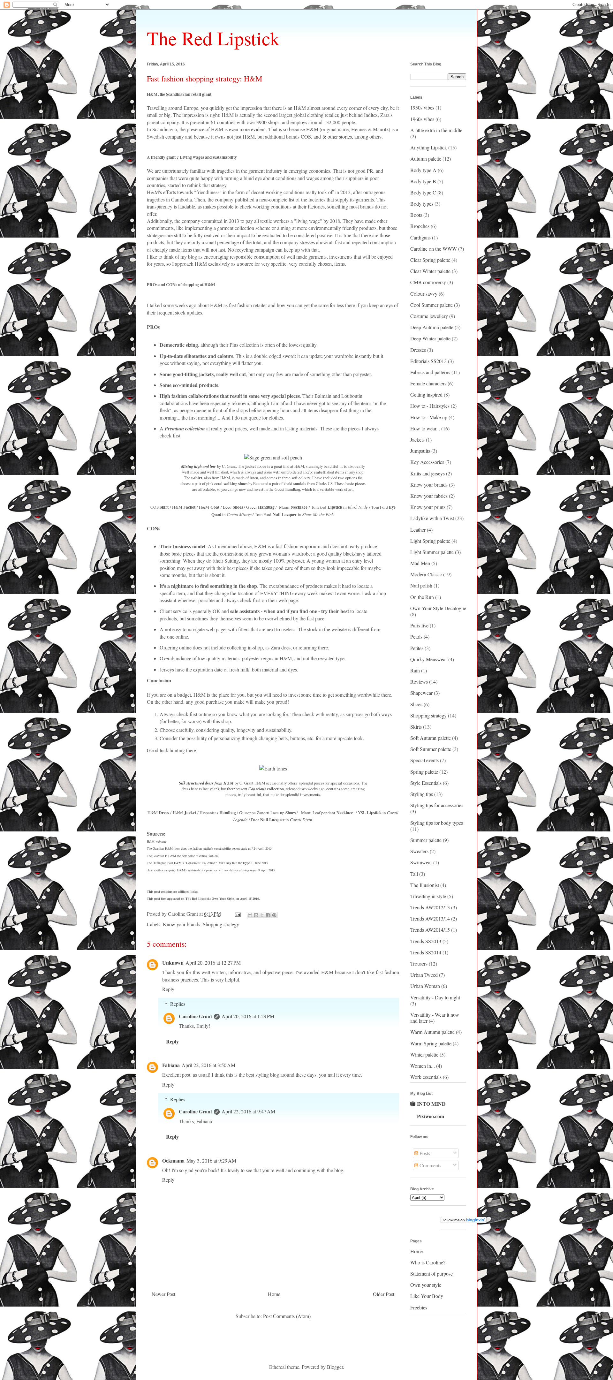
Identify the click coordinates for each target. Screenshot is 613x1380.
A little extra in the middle (436, 130)
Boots (416, 214)
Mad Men (420, 563)
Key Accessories (427, 462)
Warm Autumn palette (432, 1031)
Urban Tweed (424, 974)
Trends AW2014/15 (430, 929)
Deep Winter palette (430, 338)
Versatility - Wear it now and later (434, 1017)
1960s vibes (422, 119)
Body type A (423, 170)
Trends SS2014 (425, 952)
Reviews (419, 681)
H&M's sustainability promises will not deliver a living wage (216, 870)
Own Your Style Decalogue (438, 608)
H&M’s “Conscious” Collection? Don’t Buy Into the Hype (212, 863)
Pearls (416, 636)
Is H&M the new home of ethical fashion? (192, 855)
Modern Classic (426, 574)
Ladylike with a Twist (432, 518)
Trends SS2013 (425, 941)
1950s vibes (422, 107)
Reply (168, 989)
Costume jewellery (429, 316)
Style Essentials (426, 782)
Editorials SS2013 (428, 361)
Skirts (416, 726)
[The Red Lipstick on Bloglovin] (464, 1221)
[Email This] (250, 915)
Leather (418, 529)
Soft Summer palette (430, 749)
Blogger (335, 1366)
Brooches (419, 226)
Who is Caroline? (427, 1262)
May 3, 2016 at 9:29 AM (211, 1160)
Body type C (423, 192)
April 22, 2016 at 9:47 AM (248, 1111)
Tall (414, 873)
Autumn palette (425, 158)
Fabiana (171, 1065)
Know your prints (427, 507)
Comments (429, 1165)
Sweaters (419, 851)
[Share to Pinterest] (274, 915)
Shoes (416, 704)
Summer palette (426, 840)
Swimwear (421, 862)
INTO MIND (431, 1103)
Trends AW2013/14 (430, 918)
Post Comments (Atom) (287, 1316)
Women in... (422, 1065)
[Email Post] (237, 913)
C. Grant (229, 466)
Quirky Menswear (428, 659)
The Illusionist (424, 885)
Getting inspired (426, 394)
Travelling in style (428, 896)
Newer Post (163, 1294)
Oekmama (173, 1160)
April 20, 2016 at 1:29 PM (248, 1016)
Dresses (418, 349)
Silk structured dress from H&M (206, 783)
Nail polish (421, 585)
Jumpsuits (420, 450)
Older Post (383, 1294)
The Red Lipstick (213, 38)
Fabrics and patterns (430, 372)
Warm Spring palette (430, 1043)
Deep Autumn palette (431, 327)
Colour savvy (423, 293)
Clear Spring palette (430, 259)
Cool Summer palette (431, 304)
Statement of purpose (431, 1273)
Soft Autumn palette (430, 737)
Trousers (419, 963)
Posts (424, 1153)
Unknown (173, 962)
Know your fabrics (429, 495)
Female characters (428, 383)
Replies (177, 1003)
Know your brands (181, 924)
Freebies (418, 1307)
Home (274, 1294)
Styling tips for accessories (436, 805)
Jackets (417, 439)
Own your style (425, 1284)
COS (306, 136)
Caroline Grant (195, 1016)
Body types (421, 203)
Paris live (419, 625)
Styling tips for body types (436, 822)
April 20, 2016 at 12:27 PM (213, 962)
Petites (416, 648)
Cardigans (420, 237)
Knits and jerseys (427, 473)
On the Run (422, 597)
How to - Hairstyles (430, 405)
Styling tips (421, 794)
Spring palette (424, 771)
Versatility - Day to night (435, 997)
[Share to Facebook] (268, 915)
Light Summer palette (432, 552)
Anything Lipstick (428, 147)
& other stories (337, 136)
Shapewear (421, 692)
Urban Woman (425, 985)
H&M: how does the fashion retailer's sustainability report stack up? (209, 848)
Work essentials (426, 1076)
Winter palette (424, 1054)
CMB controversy (428, 282)
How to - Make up (428, 417)
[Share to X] (262, 915)
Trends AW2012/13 (430, 907)
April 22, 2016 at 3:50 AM (208, 1065)
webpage (160, 841)
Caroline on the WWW (433, 248)
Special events (424, 760)
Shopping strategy (221, 924)
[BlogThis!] (256, 915)
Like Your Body (426, 1296)
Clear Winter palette (430, 271)
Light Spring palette (430, 540)
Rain (415, 670)
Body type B (423, 181)
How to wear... (425, 428)
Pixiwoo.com (430, 1116)
